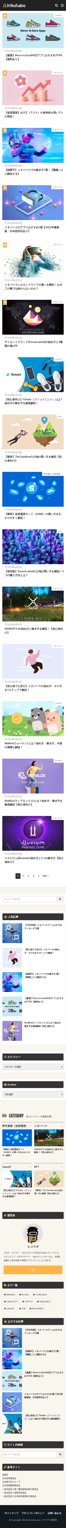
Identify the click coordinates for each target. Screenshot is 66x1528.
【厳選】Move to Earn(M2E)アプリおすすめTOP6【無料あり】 (33, 57)
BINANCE (10, 1294)
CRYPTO (29, 1301)
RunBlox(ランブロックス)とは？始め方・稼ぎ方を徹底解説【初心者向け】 (34, 802)
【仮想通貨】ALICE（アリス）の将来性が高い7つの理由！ (34, 114)
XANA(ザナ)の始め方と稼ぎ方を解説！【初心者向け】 (34, 630)
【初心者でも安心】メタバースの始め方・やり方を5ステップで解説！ (33, 687)
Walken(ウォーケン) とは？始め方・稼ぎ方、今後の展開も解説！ (33, 745)
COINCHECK (41, 1294)
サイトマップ (11, 1513)
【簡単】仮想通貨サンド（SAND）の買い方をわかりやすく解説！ (33, 515)
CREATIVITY (12, 1301)
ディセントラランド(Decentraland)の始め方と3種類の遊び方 (34, 343)
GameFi (58, 15)
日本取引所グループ (11, 1482)
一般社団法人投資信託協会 (14, 1492)
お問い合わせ (54, 1513)
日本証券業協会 (9, 1478)
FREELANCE (44, 1301)
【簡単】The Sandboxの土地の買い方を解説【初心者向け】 (33, 458)
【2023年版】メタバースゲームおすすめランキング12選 (43, 926)
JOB (23, 1308)
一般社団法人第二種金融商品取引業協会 (20, 1489)
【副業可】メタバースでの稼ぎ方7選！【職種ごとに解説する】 (34, 171)
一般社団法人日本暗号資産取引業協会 (19, 1496)
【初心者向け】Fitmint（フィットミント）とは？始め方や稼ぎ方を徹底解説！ (34, 401)
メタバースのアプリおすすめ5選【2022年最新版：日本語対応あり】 (32, 229)
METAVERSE (37, 1308)
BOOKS (25, 1294)
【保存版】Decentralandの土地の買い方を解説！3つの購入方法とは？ (34, 573)
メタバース (57, 72)
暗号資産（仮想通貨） (53, 474)
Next (45, 876)
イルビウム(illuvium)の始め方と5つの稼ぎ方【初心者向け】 (34, 860)
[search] (60, 899)
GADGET (10, 1308)
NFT (60, 416)
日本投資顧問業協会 (11, 1485)
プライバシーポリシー (33, 1513)
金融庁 (5, 1474)
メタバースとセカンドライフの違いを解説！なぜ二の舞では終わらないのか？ (33, 286)
